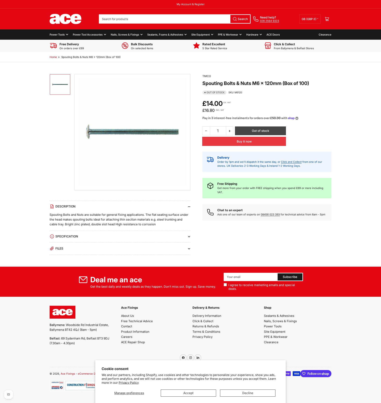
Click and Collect (291, 161)
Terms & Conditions (206, 332)
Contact (126, 326)
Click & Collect (202, 321)
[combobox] (175, 19)
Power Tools (57, 34)
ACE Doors (273, 34)
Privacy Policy (129, 383)
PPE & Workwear (228, 34)
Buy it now (244, 141)
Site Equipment (200, 34)
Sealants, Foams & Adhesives (165, 34)
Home (53, 57)
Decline (247, 393)
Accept (188, 393)
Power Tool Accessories (88, 34)
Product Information (135, 332)
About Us (127, 316)
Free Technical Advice (137, 321)
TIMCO (206, 76)
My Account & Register (191, 4)
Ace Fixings (68, 373)
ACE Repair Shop (133, 342)
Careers (126, 337)
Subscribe (290, 277)
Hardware (252, 34)
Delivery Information (206, 316)
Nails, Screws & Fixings (125, 34)
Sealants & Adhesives (279, 316)
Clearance (325, 34)
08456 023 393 (270, 214)
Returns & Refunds (205, 326)
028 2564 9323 (269, 20)
